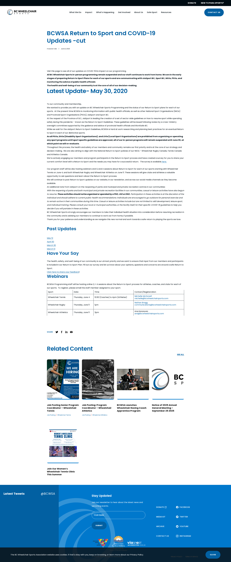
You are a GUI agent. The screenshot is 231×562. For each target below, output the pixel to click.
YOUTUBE (184, 526)
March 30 (51, 245)
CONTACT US (214, 12)
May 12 (50, 238)
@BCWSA (48, 494)
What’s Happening (105, 12)
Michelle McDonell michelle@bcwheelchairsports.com (151, 297)
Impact (88, 12)
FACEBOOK (185, 507)
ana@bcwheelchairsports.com (149, 313)
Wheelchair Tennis (64, 415)
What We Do (75, 12)
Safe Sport (152, 12)
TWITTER (184, 516)
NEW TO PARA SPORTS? (212, 3)
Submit (99, 525)
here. (164, 161)
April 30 (50, 241)
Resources (166, 12)
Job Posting (51, 415)
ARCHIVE (160, 526)
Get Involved (124, 12)
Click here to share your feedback (63, 272)
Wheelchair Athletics (99, 415)
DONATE (192, 3)
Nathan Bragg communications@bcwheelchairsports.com (155, 303)
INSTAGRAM (185, 536)
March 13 (51, 249)
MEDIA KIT (160, 516)
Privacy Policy (136, 554)
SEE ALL (180, 355)
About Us (138, 12)
